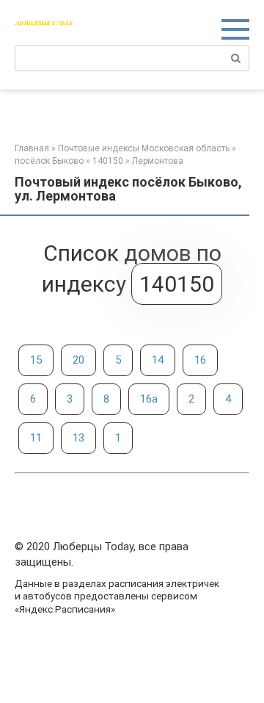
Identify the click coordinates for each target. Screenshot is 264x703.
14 (158, 360)
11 (36, 437)
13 (78, 437)
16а (149, 398)
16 (200, 360)
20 (78, 360)
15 (36, 360)
